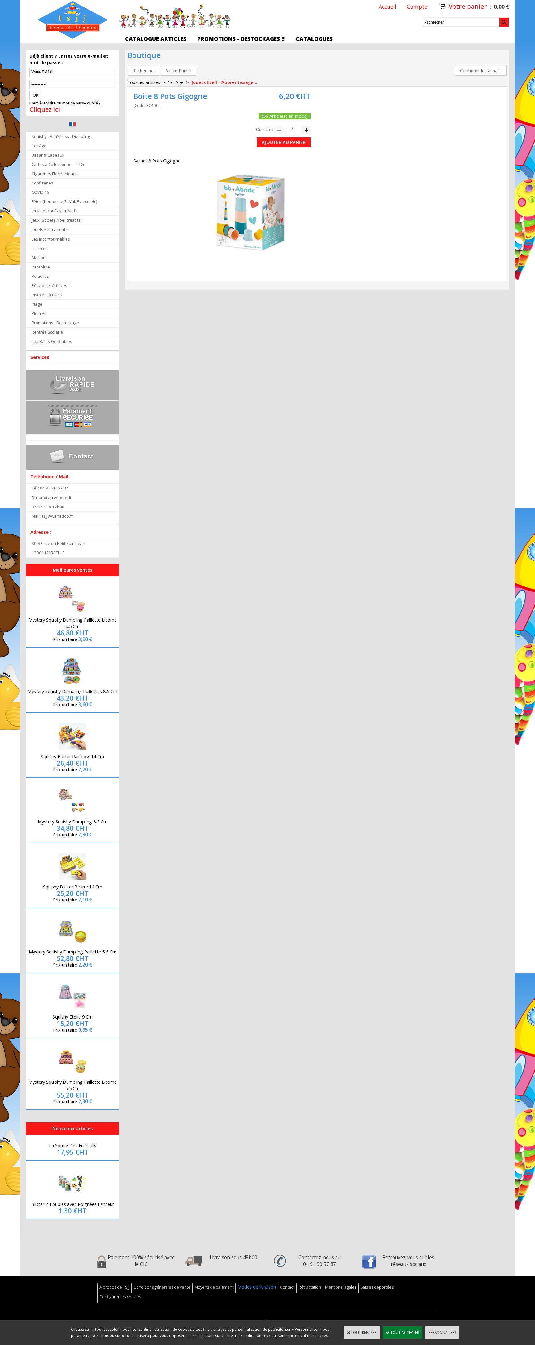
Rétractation (309, 1287)
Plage (37, 304)
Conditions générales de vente (161, 1287)
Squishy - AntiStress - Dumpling (61, 136)
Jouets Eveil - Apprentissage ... (225, 82)
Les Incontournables (51, 239)
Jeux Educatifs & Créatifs (54, 211)
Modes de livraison (256, 1287)
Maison (39, 257)
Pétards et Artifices (49, 285)
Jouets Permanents (49, 229)
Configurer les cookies (120, 1296)
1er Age (39, 145)
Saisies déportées (377, 1287)
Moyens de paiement (213, 1287)
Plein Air (39, 313)
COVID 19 (41, 192)
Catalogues (314, 38)
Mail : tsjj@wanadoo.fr (52, 516)
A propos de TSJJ (114, 1287)
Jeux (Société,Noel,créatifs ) (57, 220)
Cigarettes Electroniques (55, 173)
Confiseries (42, 183)
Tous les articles (143, 82)
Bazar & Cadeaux (48, 155)
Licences (40, 248)
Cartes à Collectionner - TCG (58, 164)
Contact (287, 1287)
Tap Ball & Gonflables (52, 341)
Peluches (40, 276)
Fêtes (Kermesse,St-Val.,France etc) (64, 201)
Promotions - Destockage (55, 322)
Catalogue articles (155, 38)
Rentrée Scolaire (47, 332)
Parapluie (41, 267)
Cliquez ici (44, 109)
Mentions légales (340, 1287)
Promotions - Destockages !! (241, 38)
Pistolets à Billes (47, 295)
